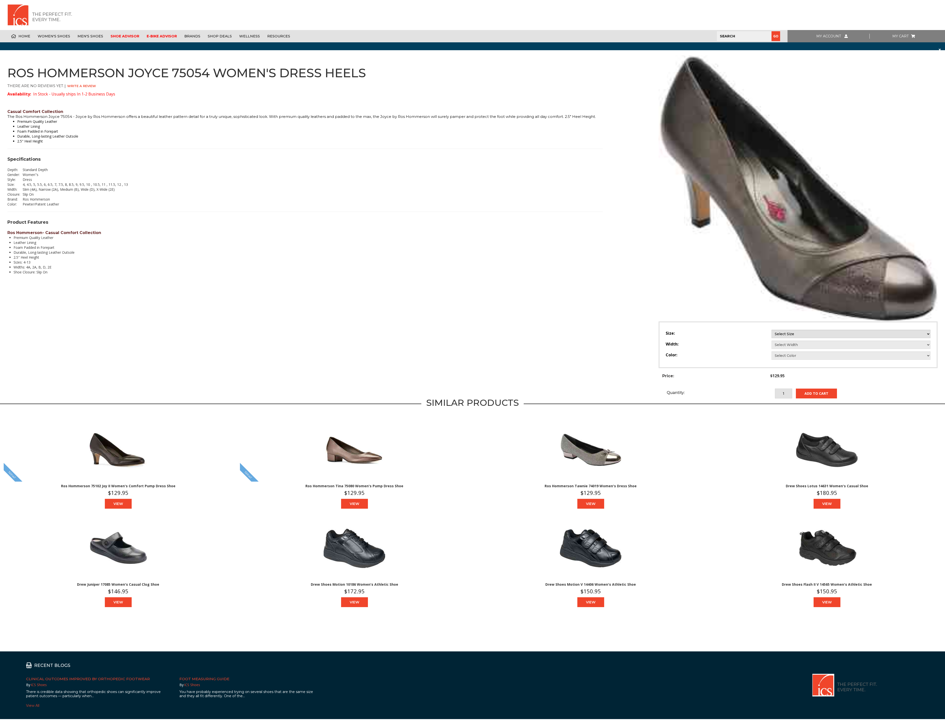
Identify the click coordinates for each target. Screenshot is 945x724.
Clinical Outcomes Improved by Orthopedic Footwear (88, 679)
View (118, 504)
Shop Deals (220, 36)
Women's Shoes (54, 36)
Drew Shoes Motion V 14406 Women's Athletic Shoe (590, 584)
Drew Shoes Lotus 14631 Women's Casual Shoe (827, 486)
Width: (672, 344)
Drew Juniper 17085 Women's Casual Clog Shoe (118, 584)
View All (32, 705)
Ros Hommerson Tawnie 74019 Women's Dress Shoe (591, 486)
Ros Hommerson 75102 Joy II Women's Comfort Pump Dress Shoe (118, 486)
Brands (192, 36)
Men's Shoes (90, 36)
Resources (278, 36)
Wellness (249, 36)
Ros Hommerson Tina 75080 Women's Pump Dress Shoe (354, 486)
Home (24, 36)
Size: (670, 333)
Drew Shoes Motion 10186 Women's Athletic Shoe (354, 584)
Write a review (81, 86)
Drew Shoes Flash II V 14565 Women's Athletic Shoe (827, 584)
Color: (671, 355)
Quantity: (676, 392)
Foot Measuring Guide (204, 679)
